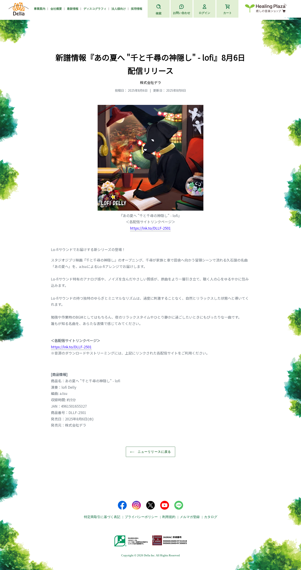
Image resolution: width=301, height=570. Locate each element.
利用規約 (168, 517)
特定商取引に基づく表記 (102, 517)
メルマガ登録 (190, 517)
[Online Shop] (266, 9)
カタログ (210, 517)
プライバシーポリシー (141, 517)
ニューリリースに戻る (154, 451)
